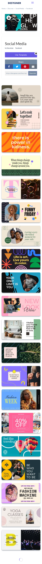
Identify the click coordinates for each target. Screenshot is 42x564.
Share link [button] (32, 73)
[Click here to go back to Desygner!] (14, 4)
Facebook (29, 8)
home (4, 8)
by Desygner (9, 48)
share (21, 62)
